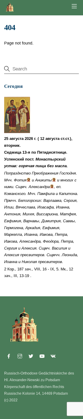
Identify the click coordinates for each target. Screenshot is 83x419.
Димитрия (51, 221)
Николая (29, 262)
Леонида (69, 255)
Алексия (28, 248)
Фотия (20, 180)
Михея (28, 214)
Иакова (46, 234)
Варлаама (52, 200)
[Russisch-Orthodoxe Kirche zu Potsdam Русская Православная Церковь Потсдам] (10, 11)
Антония (12, 214)
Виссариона (47, 214)
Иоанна (62, 207)
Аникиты (43, 180)
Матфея (68, 214)
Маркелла (13, 234)
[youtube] (42, 356)
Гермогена (13, 228)
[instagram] (19, 356)
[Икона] (17, 132)
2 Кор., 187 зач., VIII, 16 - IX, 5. (31, 269)
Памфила (46, 193)
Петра (61, 234)
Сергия (70, 200)
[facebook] (8, 356)
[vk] (53, 356)
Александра (39, 187)
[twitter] (31, 356)
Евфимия (12, 221)
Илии (8, 207)
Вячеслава (25, 207)
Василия (59, 248)
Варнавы (31, 221)
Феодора (51, 241)
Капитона (68, 193)
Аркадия (32, 228)
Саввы (69, 221)
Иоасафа (45, 207)
